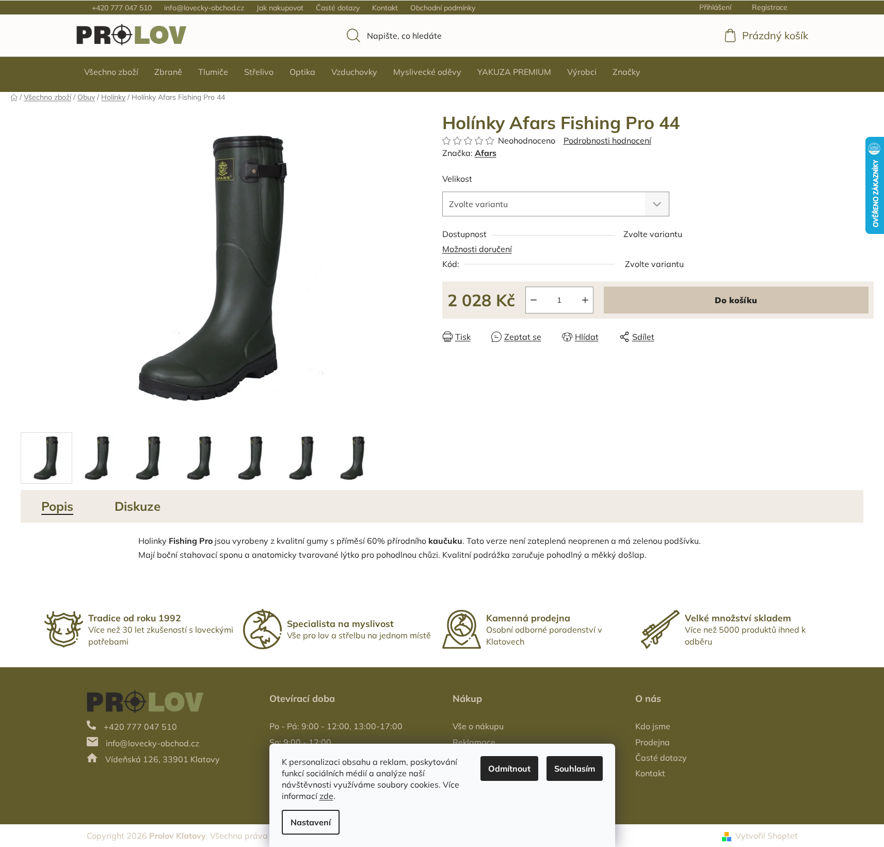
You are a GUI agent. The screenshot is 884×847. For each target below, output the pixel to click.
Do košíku (736, 300)
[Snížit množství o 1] (533, 300)
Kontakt (385, 7)
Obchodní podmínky (442, 7)
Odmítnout (509, 768)
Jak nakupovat (279, 7)
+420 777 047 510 (122, 7)
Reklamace (474, 742)
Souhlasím (574, 768)
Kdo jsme (652, 726)
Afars (485, 153)
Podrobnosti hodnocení (607, 140)
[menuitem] (111, 72)
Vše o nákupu (478, 726)
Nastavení (311, 822)
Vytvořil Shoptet (766, 835)
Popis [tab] (57, 506)
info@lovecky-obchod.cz (204, 7)
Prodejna (652, 742)
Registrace (769, 7)
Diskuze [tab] (137, 506)
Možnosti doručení (477, 249)
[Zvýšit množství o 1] (585, 300)
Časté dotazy (338, 7)
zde (326, 796)
